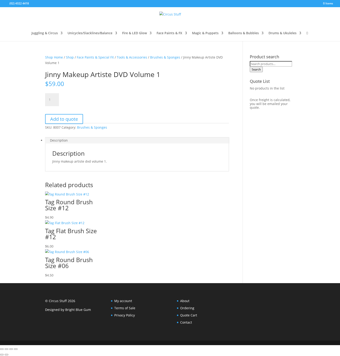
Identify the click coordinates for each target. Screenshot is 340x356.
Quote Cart (188, 315)
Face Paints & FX (169, 33)
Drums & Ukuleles (283, 33)
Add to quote (64, 119)
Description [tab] (59, 140)
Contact (186, 322)
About (184, 301)
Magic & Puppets (205, 33)
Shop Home (54, 57)
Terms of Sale (124, 308)
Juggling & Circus (44, 33)
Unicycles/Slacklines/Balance (90, 33)
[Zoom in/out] (2, 349)
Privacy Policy (124, 315)
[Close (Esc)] (16, 349)
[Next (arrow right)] (6, 354)
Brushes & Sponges (165, 57)
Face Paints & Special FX (95, 57)
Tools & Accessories (132, 57)
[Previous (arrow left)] (2, 354)
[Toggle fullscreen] (6, 349)
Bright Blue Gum (78, 309)
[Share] (11, 349)
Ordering (187, 308)
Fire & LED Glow (134, 33)
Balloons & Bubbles (243, 33)
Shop (70, 57)
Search (256, 69)
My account (123, 301)
